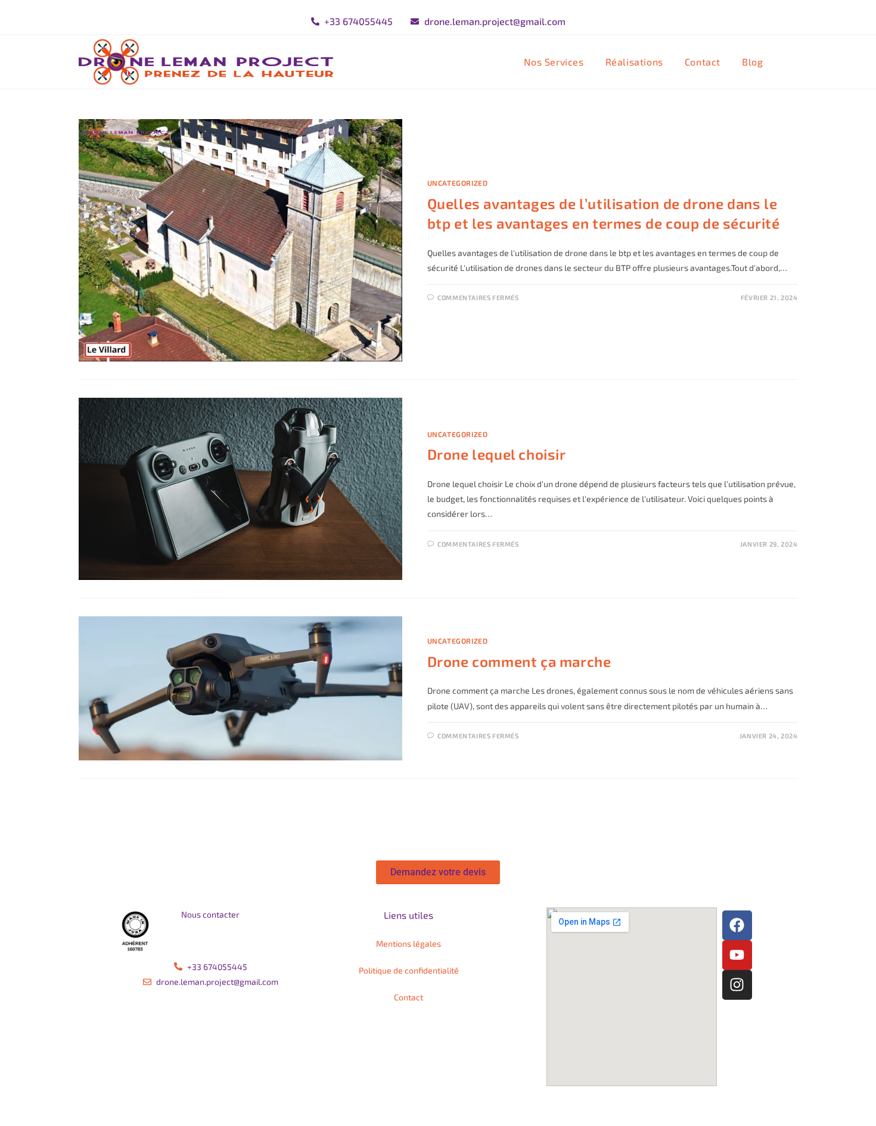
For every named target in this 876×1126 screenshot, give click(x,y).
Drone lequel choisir (496, 454)
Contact (408, 997)
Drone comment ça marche (519, 661)
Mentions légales (408, 943)
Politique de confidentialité (409, 970)
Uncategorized (457, 183)
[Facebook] (737, 925)
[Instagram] (737, 985)
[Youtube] (737, 955)
